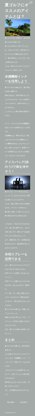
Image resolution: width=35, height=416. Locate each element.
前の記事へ (11, 402)
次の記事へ (24, 402)
